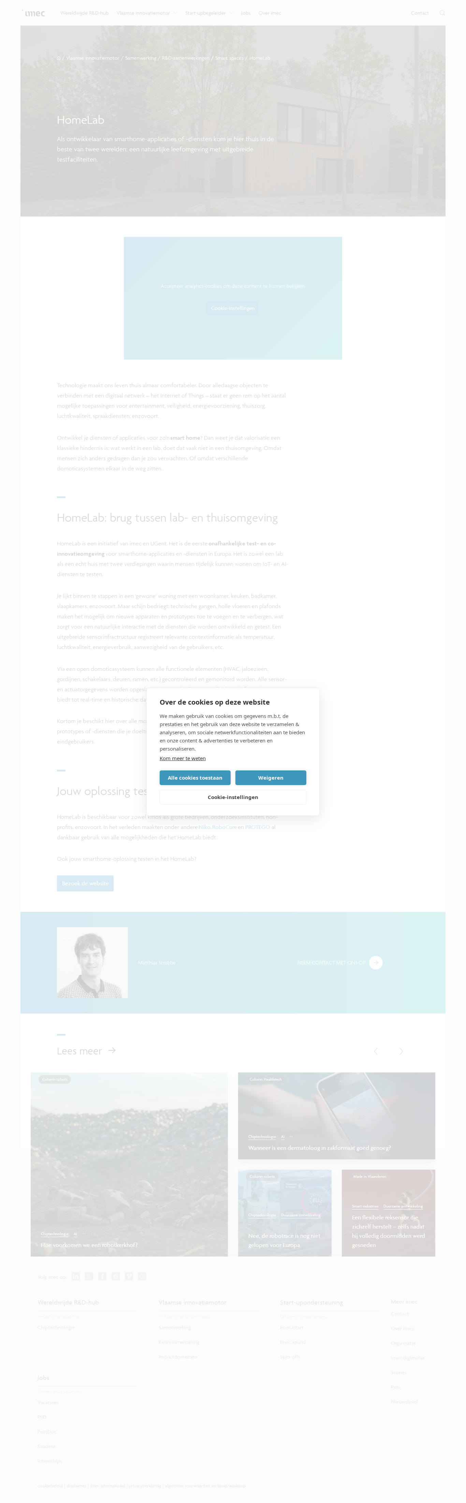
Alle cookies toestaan (195, 777)
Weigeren (270, 777)
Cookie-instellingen (233, 797)
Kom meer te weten (183, 758)
